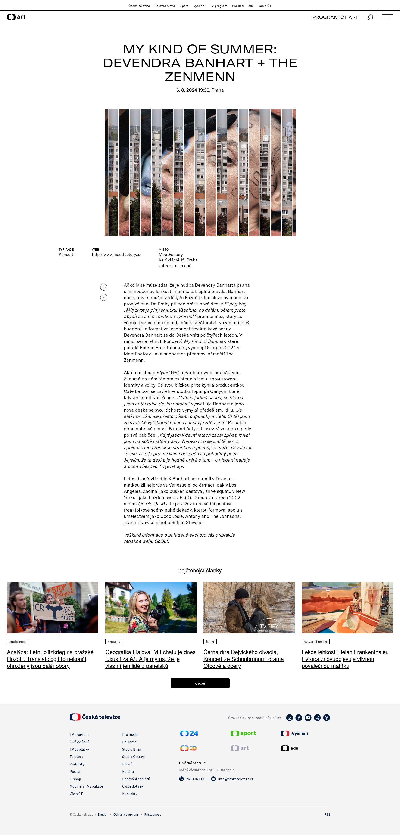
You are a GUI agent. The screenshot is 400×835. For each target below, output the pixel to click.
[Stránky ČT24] (189, 735)
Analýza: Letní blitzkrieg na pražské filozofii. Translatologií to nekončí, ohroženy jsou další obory (50, 659)
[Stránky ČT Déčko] (188, 749)
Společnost (17, 641)
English (103, 814)
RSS (327, 814)
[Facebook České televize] (299, 720)
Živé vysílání (79, 741)
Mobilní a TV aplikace (86, 786)
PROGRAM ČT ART (335, 17)
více (200, 683)
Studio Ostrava (134, 756)
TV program (218, 6)
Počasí (75, 771)
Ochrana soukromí (126, 814)
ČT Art (210, 641)
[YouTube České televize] (308, 720)
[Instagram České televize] (289, 720)
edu (251, 6)
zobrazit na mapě (175, 265)
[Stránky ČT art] (240, 749)
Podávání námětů (136, 778)
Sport (184, 6)
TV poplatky (79, 749)
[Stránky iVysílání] (305, 733)
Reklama (129, 741)
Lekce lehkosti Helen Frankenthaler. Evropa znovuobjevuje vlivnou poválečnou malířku (345, 659)
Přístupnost (152, 814)
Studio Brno (131, 749)
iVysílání (199, 6)
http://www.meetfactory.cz (116, 254)
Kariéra (128, 771)
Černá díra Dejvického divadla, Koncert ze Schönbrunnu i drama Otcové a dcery (243, 659)
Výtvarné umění (315, 641)
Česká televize (139, 6)
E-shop (75, 778)
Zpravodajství (165, 6)
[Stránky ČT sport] (243, 735)
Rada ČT (128, 764)
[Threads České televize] (326, 720)
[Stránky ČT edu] (305, 748)
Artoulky (114, 641)
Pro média (130, 734)
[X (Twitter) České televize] (317, 720)
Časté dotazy (132, 786)
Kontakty (129, 793)
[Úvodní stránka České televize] (95, 719)
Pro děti (238, 6)
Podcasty (77, 764)
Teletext (76, 756)
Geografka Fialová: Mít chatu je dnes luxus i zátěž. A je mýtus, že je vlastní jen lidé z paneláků (150, 659)
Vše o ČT (265, 6)
